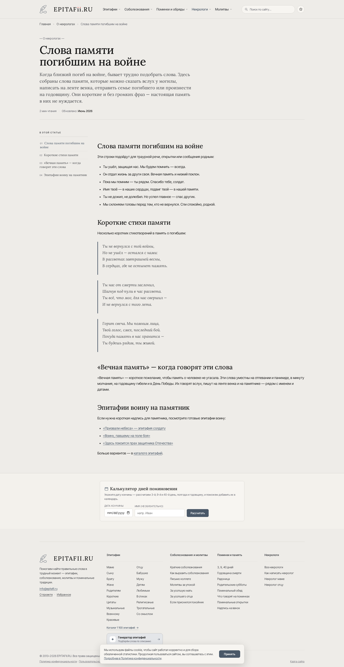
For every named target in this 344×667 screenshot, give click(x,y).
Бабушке (142, 573)
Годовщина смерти (229, 573)
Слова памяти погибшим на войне (62, 145)
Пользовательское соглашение (97, 661)
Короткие (112, 596)
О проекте (46, 594)
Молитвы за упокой (182, 584)
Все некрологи (273, 567)
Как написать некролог (279, 573)
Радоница (223, 579)
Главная (45, 24)
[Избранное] (301, 9)
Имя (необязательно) (149, 506)
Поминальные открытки (232, 602)
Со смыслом (145, 614)
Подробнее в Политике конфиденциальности (132, 658)
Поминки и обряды (170, 9)
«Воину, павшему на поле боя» (126, 436)
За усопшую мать (181, 590)
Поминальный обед (229, 590)
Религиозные (145, 602)
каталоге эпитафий (148, 453)
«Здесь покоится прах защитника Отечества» (138, 443)
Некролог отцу (273, 584)
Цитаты (111, 602)
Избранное (64, 594)
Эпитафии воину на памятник (63, 175)
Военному (113, 614)
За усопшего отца (181, 596)
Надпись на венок (228, 608)
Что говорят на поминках (233, 596)
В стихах (142, 596)
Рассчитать (198, 513)
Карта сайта (297, 661)
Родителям (114, 590)
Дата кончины (114, 505)
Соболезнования (137, 9)
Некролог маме (274, 579)
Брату (110, 579)
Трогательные (145, 608)
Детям (141, 584)
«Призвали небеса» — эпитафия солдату (134, 428)
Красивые (113, 619)
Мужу (140, 579)
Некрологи (200, 9)
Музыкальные (116, 608)
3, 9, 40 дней (225, 567)
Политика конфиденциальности (58, 661)
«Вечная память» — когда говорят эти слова (60, 165)
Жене (110, 584)
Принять (229, 654)
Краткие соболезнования (186, 567)
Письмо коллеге (180, 579)
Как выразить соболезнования (189, 573)
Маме (110, 567)
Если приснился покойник (187, 602)
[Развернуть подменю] (120, 9)
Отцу (140, 567)
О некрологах (66, 24)
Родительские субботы (232, 584)
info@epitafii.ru (48, 588)
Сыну (110, 573)
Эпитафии (110, 9)
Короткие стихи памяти (59, 155)
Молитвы (222, 9)
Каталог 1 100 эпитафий (123, 627)
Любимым (143, 590)
